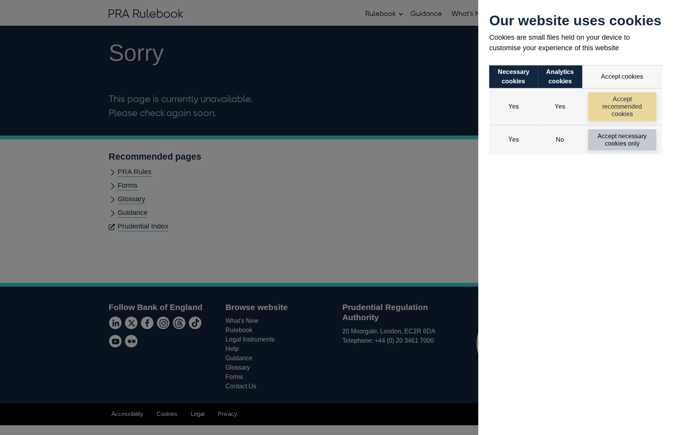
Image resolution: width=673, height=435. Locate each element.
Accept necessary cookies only (622, 140)
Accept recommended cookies (622, 106)
